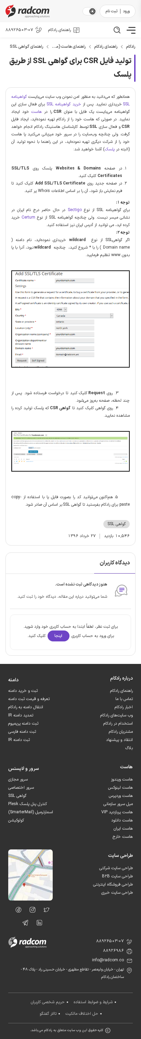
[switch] (92, 11)
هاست (36, 112)
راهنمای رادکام (106, 47)
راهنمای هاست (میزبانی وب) (69, 47)
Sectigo (75, 210)
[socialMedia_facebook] (16, 911)
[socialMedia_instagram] (30, 911)
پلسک (110, 149)
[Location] (30, 899)
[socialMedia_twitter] (44, 911)
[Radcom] (42, 11)
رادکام (131, 47)
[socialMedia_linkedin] (37, 924)
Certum (27, 217)
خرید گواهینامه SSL (64, 104)
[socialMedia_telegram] (23, 924)
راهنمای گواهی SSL (26, 47)
